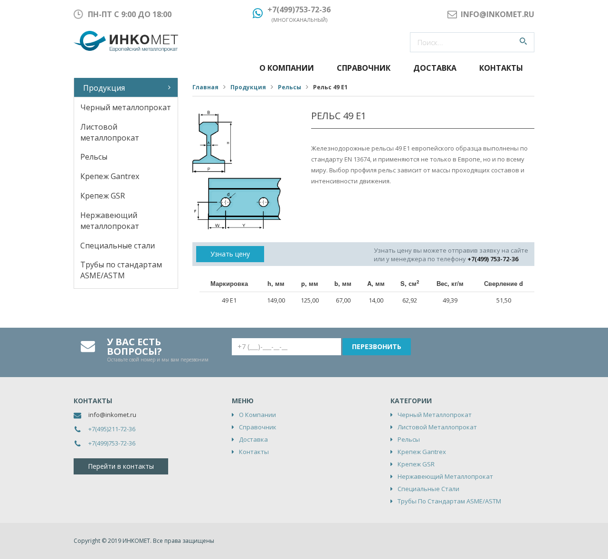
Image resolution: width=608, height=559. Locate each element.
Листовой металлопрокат (109, 132)
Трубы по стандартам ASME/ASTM (121, 270)
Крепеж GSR (102, 195)
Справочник (363, 68)
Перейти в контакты (121, 466)
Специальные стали (117, 245)
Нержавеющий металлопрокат (109, 220)
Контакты (501, 68)
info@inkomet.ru (112, 414)
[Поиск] (523, 42)
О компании (286, 68)
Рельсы (93, 157)
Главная (205, 87)
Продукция (104, 88)
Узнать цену (230, 253)
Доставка (434, 68)
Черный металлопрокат (125, 107)
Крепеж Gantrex (109, 176)
